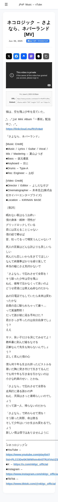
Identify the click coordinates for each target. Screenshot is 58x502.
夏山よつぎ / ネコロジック (38, 41)
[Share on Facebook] (16, 56)
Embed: (12, 102)
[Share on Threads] (39, 56)
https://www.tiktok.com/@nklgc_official (31, 483)
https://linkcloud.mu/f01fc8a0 (24, 128)
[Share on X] (9, 56)
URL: (13, 98)
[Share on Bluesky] (24, 56)
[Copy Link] (46, 56)
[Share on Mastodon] (31, 56)
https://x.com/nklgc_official (31, 464)
